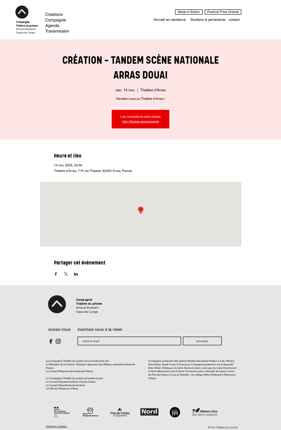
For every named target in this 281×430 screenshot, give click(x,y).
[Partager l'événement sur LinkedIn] (76, 274)
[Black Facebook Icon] (51, 341)
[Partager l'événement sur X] (66, 274)
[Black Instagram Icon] (58, 341)
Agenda (52, 25)
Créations (54, 14)
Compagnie (55, 20)
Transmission (57, 31)
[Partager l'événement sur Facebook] (56, 274)
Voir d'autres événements (140, 121)
